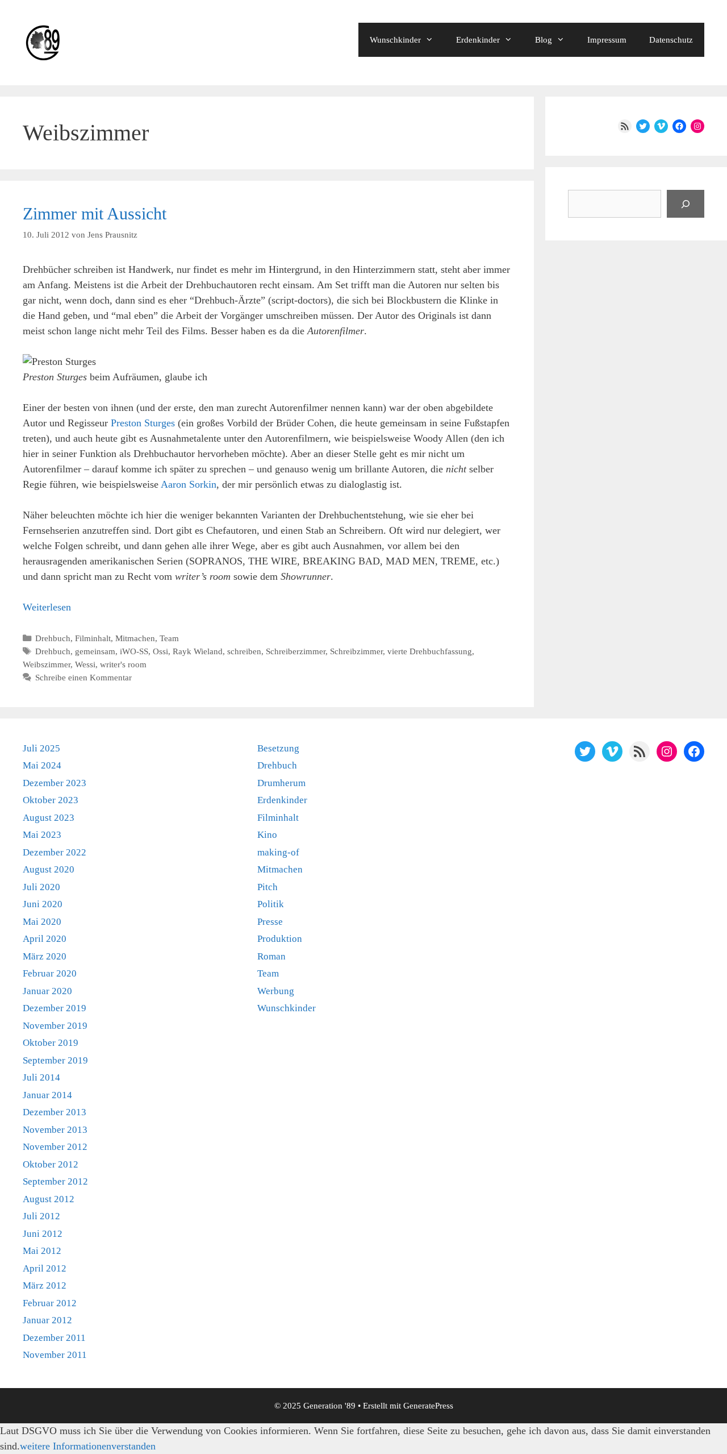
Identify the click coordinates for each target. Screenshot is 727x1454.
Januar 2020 (47, 991)
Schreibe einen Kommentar (83, 677)
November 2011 (55, 1354)
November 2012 (55, 1146)
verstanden (133, 1446)
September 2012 (55, 1181)
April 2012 (44, 1268)
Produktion (279, 938)
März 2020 (44, 956)
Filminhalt (93, 638)
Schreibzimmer (356, 651)
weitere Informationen (65, 1446)
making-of (278, 852)
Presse (270, 921)
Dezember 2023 (54, 783)
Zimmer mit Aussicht (94, 213)
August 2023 (48, 817)
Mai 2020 (42, 921)
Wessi (85, 664)
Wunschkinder (395, 39)
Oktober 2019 (50, 1042)
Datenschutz (671, 39)
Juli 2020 (41, 887)
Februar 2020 (50, 973)
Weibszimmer (46, 664)
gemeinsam (95, 651)
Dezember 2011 (54, 1337)
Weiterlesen (47, 607)
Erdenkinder (478, 39)
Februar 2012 (50, 1303)
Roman (271, 956)
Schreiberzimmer (295, 651)
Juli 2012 (41, 1216)
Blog (543, 39)
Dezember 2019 (54, 1008)
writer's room (123, 664)
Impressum (606, 39)
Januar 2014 (47, 1095)
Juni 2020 (42, 904)
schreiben (244, 651)
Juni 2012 (42, 1233)
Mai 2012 (42, 1250)
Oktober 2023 (50, 800)
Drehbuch (52, 638)
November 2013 (55, 1129)
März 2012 (44, 1285)
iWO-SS (134, 651)
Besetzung (278, 748)
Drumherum (281, 783)
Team (169, 638)
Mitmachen (135, 638)
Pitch (267, 887)
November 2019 (55, 1025)
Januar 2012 (47, 1320)
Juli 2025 (41, 748)
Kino (267, 834)
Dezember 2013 (54, 1112)
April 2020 (44, 938)
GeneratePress (428, 1405)
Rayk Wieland (198, 651)
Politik (270, 904)
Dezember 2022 (54, 852)
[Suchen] (685, 204)
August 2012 (48, 1199)
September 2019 (55, 1060)
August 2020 (48, 869)
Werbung (275, 991)
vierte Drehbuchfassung (429, 651)
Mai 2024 (42, 765)
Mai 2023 (42, 834)
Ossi (160, 651)
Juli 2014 (41, 1077)
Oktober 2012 (50, 1164)
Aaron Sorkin (188, 484)
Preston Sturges (143, 423)
